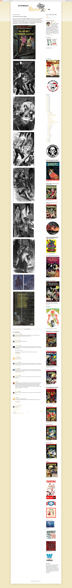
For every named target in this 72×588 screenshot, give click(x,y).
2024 (48, 98)
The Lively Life (50, 119)
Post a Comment (16, 409)
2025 (48, 97)
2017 (48, 107)
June (48, 130)
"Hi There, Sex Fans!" (51, 118)
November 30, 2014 (18, 378)
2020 (48, 103)
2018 (48, 106)
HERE (35, 18)
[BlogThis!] (26, 329)
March (49, 134)
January (49, 136)
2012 (48, 139)
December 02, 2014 (18, 402)
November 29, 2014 (18, 337)
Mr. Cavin (16, 368)
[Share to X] (27, 329)
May (48, 131)
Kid (15, 381)
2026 (48, 96)
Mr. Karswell (17, 340)
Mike (16, 397)
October (49, 125)
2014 (48, 111)
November (49, 113)
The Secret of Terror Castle (51, 114)
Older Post (41, 411)
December (49, 112)
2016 (48, 108)
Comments (48, 17)
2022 (48, 101)
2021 (48, 102)
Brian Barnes (17, 345)
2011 (48, 140)
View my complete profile (49, 35)
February (49, 135)
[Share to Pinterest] (29, 329)
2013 (48, 138)
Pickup (49, 117)
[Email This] (25, 329)
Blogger (40, 581)
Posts (48, 16)
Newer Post (14, 411)
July (48, 129)
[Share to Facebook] (28, 329)
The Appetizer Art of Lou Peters (52, 115)
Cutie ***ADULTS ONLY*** (51, 120)
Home (28, 411)
